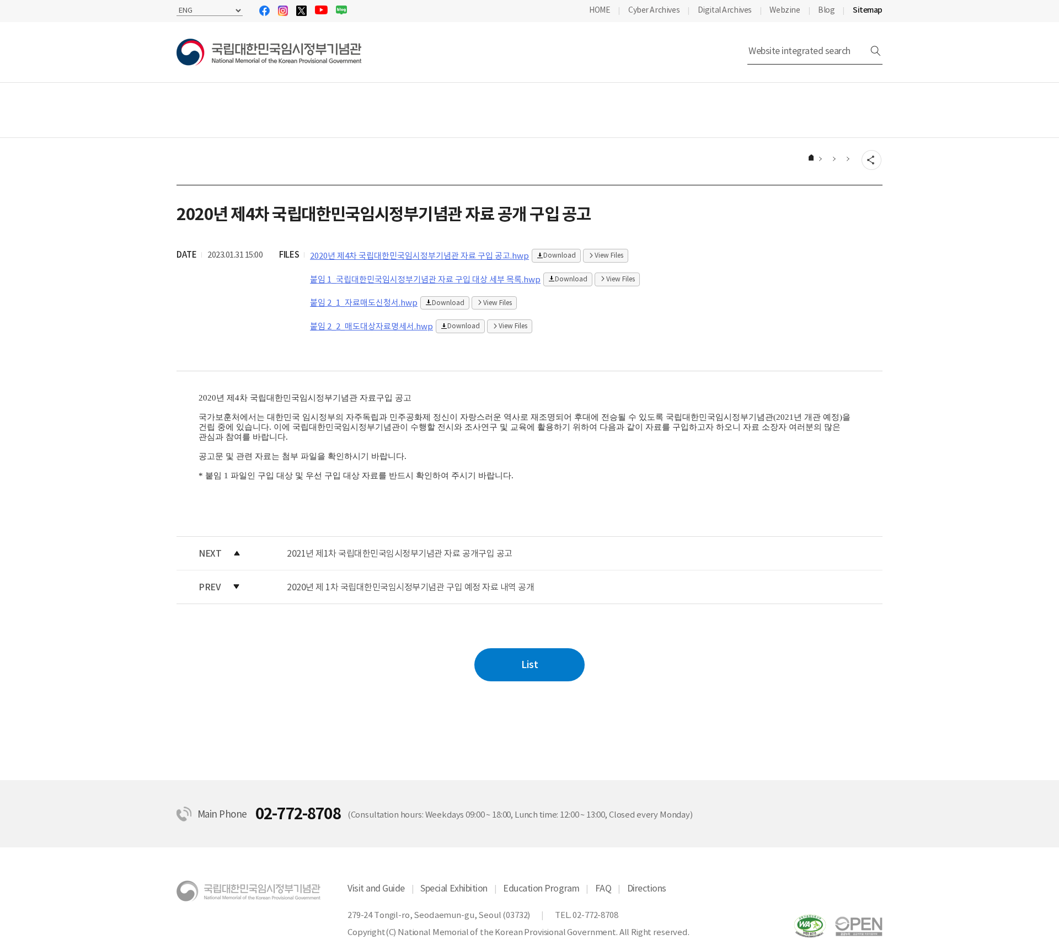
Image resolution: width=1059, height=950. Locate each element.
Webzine (784, 10)
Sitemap (867, 10)
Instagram (283, 11)
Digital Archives (725, 10)
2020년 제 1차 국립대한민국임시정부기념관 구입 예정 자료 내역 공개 (410, 587)
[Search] (875, 51)
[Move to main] (810, 158)
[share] (871, 160)
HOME (599, 10)
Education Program (541, 888)
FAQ (603, 888)
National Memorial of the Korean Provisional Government (268, 52)
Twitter (301, 11)
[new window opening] (858, 925)
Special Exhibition (453, 888)
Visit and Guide (376, 888)
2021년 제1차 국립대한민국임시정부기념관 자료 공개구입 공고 (399, 553)
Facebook (264, 11)
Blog (341, 10)
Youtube (321, 10)
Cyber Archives (654, 10)
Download (559, 255)
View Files (609, 255)
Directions (646, 888)
